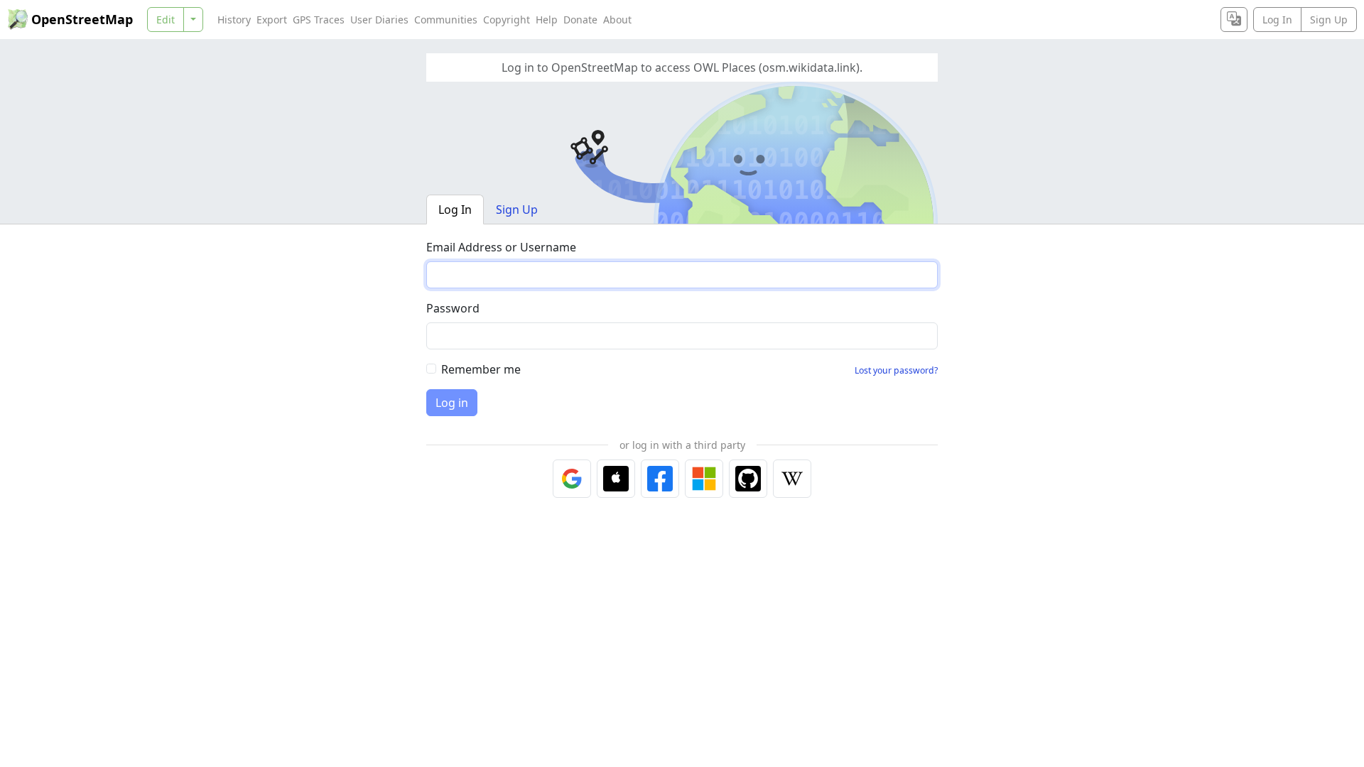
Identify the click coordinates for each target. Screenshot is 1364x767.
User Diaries (379, 19)
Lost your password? (896, 370)
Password (453, 308)
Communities (445, 19)
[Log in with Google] (572, 478)
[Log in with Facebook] (660, 478)
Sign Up (1329, 19)
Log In (1277, 19)
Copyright (506, 19)
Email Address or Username (501, 247)
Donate (580, 19)
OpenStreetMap (82, 19)
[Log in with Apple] (616, 478)
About (617, 19)
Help (547, 19)
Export (271, 19)
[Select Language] (1233, 19)
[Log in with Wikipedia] (792, 478)
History (234, 19)
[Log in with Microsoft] (704, 478)
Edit (165, 19)
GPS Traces (319, 19)
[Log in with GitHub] (748, 478)
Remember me (481, 369)
